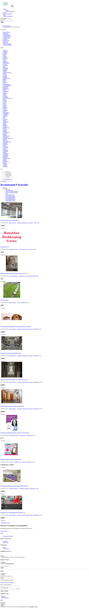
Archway (5, 92)
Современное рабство (8, 536)
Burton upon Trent (7, 141)
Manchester (5, 62)
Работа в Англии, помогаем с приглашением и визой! (11, 353)
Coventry (5, 64)
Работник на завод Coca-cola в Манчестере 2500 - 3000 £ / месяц (13, 512)
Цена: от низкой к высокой (12, 191)
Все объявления (7, 179)
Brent (4, 66)
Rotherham (5, 146)
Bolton (4, 128)
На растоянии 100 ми (10, 196)
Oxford (4, 108)
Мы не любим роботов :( (6, 584)
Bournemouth (6, 112)
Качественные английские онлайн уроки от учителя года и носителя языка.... (15, 432)
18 (7, 522)
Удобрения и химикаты (24, 488)
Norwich (5, 93)
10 (6, 522)
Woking (4, 163)
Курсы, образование (13, 276)
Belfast (4, 79)
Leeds (4, 59)
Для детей (11, 461)
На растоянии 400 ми (10, 199)
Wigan (4, 104)
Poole (4, 118)
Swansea (5, 76)
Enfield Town (6, 161)
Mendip (4, 152)
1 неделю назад (8, 173)
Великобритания (7, 25)
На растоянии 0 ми (10, 194)
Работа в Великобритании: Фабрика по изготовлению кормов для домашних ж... (16, 326)
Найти (2, 567)
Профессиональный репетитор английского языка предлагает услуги (14, 273)
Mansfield (5, 107)
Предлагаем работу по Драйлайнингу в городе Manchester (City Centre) (14, 379)
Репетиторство (22, 276)
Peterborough (6, 113)
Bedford (5, 159)
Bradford (5, 77)
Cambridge (5, 114)
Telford (4, 123)
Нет (36, 606)
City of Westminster (7, 85)
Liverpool (5, 52)
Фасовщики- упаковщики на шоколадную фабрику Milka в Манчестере (14, 485)
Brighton (5, 131)
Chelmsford (5, 151)
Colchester (5, 143)
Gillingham (5, 166)
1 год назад (7, 176)
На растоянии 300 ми (10, 198)
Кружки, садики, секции (20, 461)
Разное (19, 302)
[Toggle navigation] (12, 6)
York (4, 117)
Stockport (5, 130)
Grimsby (5, 133)
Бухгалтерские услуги (5, 246)
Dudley (4, 94)
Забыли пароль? (4, 582)
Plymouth (5, 81)
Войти (7, 10)
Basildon (5, 126)
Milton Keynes (6, 89)
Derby (4, 80)
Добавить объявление (8, 16)
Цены (4, 14)
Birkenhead (5, 67)
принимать (32, 606)
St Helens (5, 164)
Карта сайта (5, 542)
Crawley (5, 101)
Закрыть (2, 605)
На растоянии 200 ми (10, 197)
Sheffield (5, 53)
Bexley (4, 90)
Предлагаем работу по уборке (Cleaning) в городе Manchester (12, 406)
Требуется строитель (4, 299)
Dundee (4, 124)
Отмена (6, 591)
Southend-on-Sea (6, 78)
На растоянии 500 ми (10, 200)
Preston (4, 73)
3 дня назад (7, 171)
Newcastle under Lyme (8, 138)
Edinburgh (5, 58)
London (4, 50)
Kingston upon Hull (7, 72)
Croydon (5, 105)
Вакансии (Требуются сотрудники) (25, 222)
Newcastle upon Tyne (7, 98)
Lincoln (4, 148)
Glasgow (5, 56)
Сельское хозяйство (13, 488)
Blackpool (5, 87)
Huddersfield (5, 121)
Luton (4, 83)
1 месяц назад (8, 174)
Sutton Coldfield (6, 158)
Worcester (5, 165)
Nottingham (5, 69)
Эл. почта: (3, 575)
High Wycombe (6, 136)
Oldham (4, 160)
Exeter (4, 145)
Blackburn (5, 125)
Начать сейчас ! (4, 531)
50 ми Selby (23, 184)
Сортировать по (9, 190)
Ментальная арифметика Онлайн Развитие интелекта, (11, 459)
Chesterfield (5, 150)
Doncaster (5, 116)
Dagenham (5, 154)
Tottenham (5, 137)
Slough (4, 111)
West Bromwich (6, 132)
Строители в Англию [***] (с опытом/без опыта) (10, 220)
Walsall (4, 106)
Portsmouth (5, 97)
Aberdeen (5, 96)
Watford (4, 139)
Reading (5, 71)
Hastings (5, 134)
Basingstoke (5, 155)
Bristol (4, 54)
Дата (7, 193)
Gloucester (5, 119)
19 (8, 522)
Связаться (5, 541)
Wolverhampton (6, 84)
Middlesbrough (6, 127)
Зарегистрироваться (10, 11)
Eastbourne (5, 144)
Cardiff (4, 60)
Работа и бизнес (12, 222)
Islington (5, 70)
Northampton (6, 91)
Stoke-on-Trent (6, 63)
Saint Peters (5, 140)
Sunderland (5, 65)
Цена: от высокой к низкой (12, 192)
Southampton (6, 86)
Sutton (4, 99)
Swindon (5, 100)
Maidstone (5, 157)
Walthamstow (6, 153)
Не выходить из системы (7, 580)
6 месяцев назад (8, 175)
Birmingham (5, 51)
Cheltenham (5, 147)
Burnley (4, 120)
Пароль (2, 577)
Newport (5, 74)
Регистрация (6, 548)
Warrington (5, 110)
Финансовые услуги (13, 249)
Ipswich (4, 103)
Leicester (5, 57)
